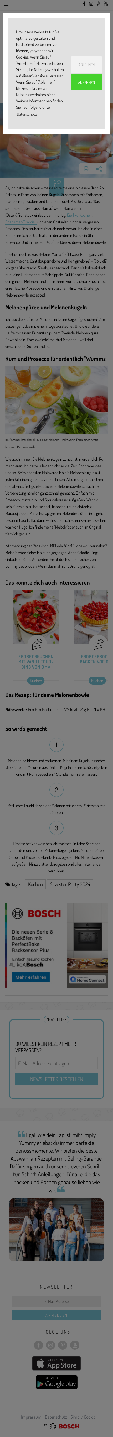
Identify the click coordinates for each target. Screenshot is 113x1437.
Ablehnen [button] (87, 64)
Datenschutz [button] (27, 114)
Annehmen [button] (86, 82)
